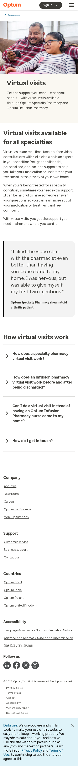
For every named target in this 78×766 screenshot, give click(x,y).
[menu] (71, 5)
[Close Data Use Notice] (72, 725)
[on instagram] (35, 665)
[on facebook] (16, 665)
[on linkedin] (7, 665)
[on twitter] (26, 665)
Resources (14, 15)
